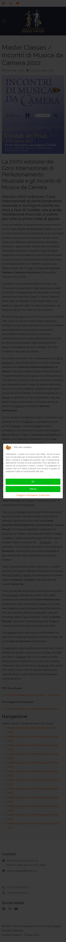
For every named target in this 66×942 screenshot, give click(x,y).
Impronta (45, 495)
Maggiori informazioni (27, 495)
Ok (33, 481)
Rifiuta (33, 488)
